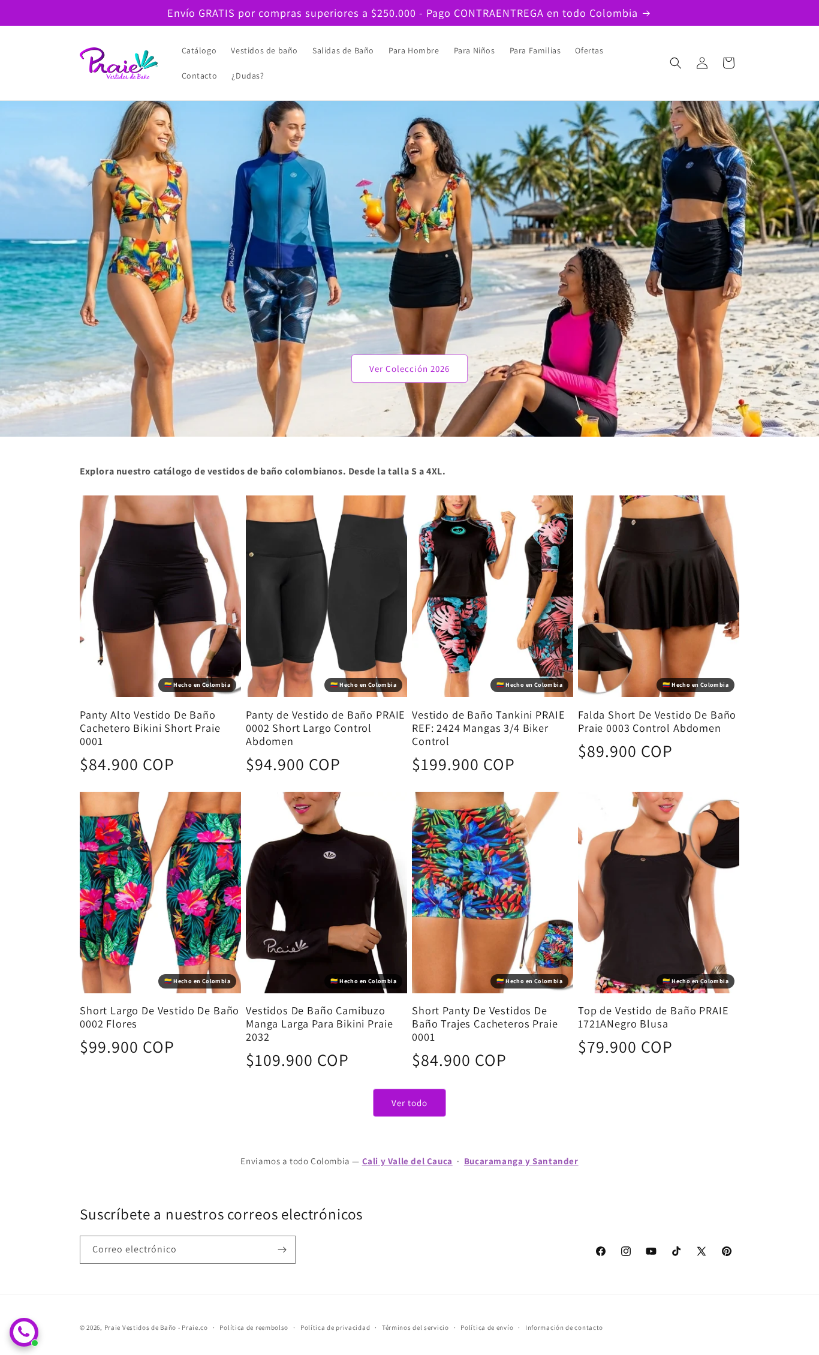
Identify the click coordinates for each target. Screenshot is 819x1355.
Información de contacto (564, 1327)
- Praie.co (193, 1327)
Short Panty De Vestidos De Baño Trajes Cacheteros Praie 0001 (485, 1023)
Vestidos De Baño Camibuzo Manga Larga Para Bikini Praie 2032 (319, 1023)
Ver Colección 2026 (409, 368)
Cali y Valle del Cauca (407, 1161)
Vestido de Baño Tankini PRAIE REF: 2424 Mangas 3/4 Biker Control (488, 727)
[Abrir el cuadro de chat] (24, 1332)
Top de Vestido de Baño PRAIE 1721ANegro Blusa (653, 1017)
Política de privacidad (335, 1327)
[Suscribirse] (282, 1250)
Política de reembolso (253, 1327)
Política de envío (486, 1327)
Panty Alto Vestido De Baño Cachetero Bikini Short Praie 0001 (150, 727)
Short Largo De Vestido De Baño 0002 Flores (159, 1017)
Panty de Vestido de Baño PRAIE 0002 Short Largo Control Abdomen (325, 727)
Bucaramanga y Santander (521, 1161)
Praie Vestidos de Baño (140, 1327)
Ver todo (409, 1102)
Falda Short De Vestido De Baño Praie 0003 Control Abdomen (657, 721)
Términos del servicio (415, 1327)
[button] (676, 63)
